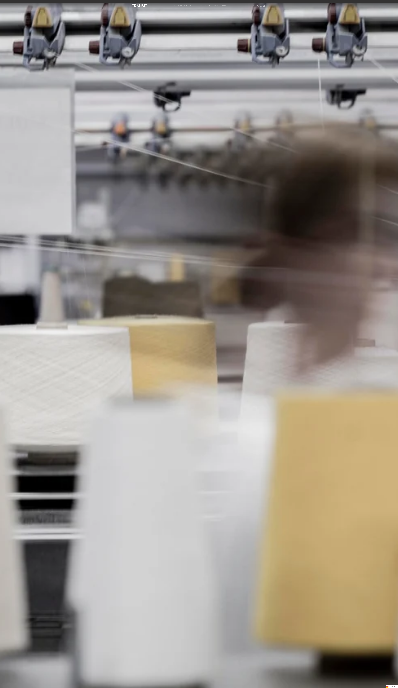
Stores (193, 6)
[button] (392, 686)
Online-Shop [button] (219, 6)
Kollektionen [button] (179, 6)
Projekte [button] (204, 6)
